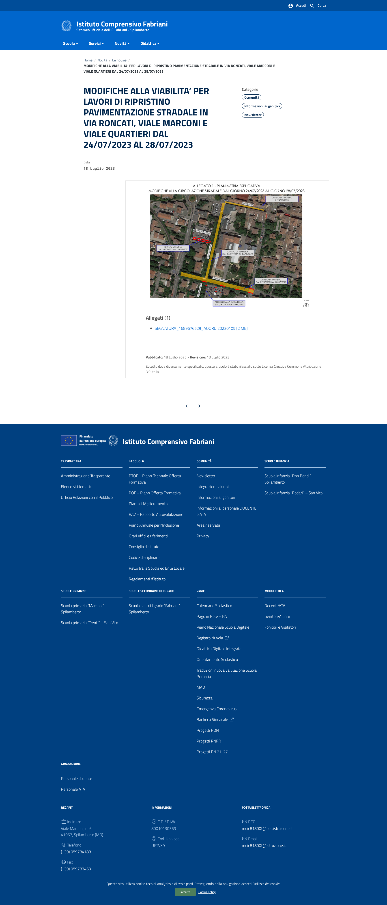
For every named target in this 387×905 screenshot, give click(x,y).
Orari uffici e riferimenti (148, 536)
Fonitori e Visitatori (280, 627)
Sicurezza (205, 698)
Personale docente (76, 778)
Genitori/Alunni (277, 616)
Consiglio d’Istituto (144, 547)
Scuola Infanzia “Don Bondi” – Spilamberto (289, 479)
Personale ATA (73, 789)
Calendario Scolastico (214, 606)
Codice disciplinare (144, 557)
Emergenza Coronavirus (216, 709)
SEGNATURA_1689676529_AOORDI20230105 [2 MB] (201, 328)
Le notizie (119, 60)
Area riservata (208, 525)
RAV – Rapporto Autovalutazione (156, 514)
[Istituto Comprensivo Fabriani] (66, 25)
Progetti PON (208, 730)
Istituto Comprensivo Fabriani (122, 24)
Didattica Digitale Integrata (219, 649)
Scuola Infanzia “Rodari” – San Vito (293, 493)
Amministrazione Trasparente (85, 476)
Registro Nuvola (210, 638)
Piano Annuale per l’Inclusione (154, 525)
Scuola (69, 43)
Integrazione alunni (213, 487)
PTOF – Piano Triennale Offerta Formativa (155, 479)
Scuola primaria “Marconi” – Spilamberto (84, 609)
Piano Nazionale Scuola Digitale (223, 627)
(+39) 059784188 (76, 852)
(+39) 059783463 (76, 869)
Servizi (95, 43)
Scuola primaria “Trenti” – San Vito (89, 623)
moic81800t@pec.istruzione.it (267, 828)
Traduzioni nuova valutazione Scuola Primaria (227, 673)
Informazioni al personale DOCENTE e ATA (226, 511)
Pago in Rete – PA (212, 616)
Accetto (185, 892)
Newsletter (253, 114)
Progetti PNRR (209, 741)
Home (88, 60)
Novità (120, 43)
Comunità (251, 97)
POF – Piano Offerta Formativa (155, 493)
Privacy (203, 536)
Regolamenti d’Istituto (147, 579)
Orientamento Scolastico (217, 659)
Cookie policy (207, 892)
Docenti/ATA (274, 606)
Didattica (148, 43)
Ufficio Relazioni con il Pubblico (87, 497)
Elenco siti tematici (76, 487)
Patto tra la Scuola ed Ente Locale (157, 568)
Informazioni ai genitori (262, 106)
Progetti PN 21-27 (212, 752)
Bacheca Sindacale (212, 719)
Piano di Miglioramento (148, 504)
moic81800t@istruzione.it (264, 845)
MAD (201, 687)
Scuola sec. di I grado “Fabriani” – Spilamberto (156, 609)
